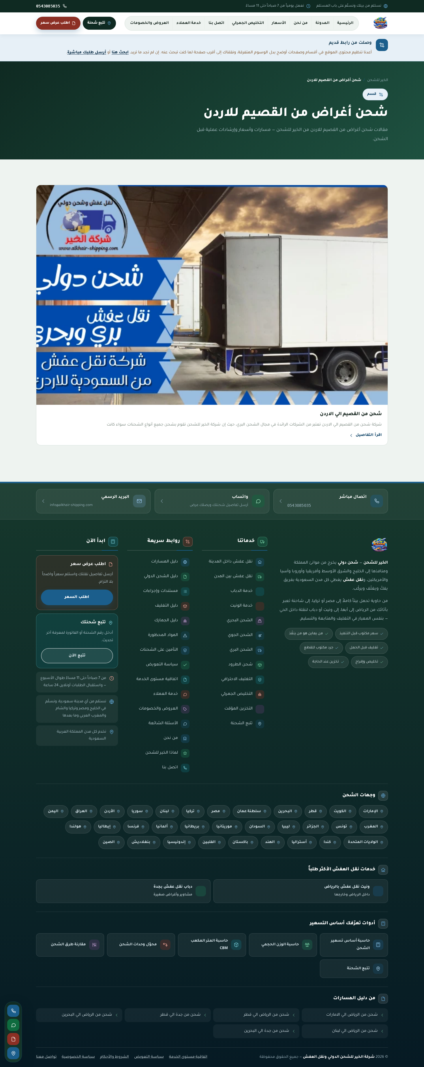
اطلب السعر (77, 597)
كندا (327, 842)
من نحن (301, 23)
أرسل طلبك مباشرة (86, 52)
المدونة (322, 23)
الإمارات (370, 812)
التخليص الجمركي (248, 23)
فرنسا (133, 827)
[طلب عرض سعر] (13, 1039)
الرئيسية (345, 23)
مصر (215, 812)
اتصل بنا (216, 23)
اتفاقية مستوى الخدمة (188, 1057)
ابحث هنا (120, 52)
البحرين (285, 812)
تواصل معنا (46, 1057)
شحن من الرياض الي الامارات (352, 1015)
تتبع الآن (77, 656)
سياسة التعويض (149, 1057)
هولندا (75, 827)
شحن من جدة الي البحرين (266, 1031)
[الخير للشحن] (380, 23)
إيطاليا (104, 827)
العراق (81, 812)
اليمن (53, 812)
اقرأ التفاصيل (369, 435)
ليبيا (286, 827)
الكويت (340, 812)
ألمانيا (162, 827)
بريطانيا (192, 827)
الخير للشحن (377, 80)
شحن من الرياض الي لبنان (355, 1031)
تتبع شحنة (96, 23)
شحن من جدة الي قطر (180, 1015)
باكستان (240, 842)
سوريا (137, 812)
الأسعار (279, 23)
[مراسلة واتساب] (13, 1025)
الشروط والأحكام (114, 1057)
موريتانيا (224, 827)
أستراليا (299, 842)
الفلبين (208, 842)
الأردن (109, 812)
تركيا (190, 812)
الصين (109, 842)
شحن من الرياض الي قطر (266, 1015)
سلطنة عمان (249, 812)
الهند (270, 842)
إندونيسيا (176, 842)
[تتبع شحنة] (13, 1053)
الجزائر (313, 827)
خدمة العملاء (189, 23)
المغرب (371, 827)
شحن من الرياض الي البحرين (87, 1015)
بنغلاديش (141, 842)
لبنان (164, 812)
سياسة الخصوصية (78, 1057)
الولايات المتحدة (363, 842)
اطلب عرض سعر (55, 23)
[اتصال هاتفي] (13, 1011)
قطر (313, 812)
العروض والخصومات (149, 23)
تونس (341, 827)
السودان (257, 827)
